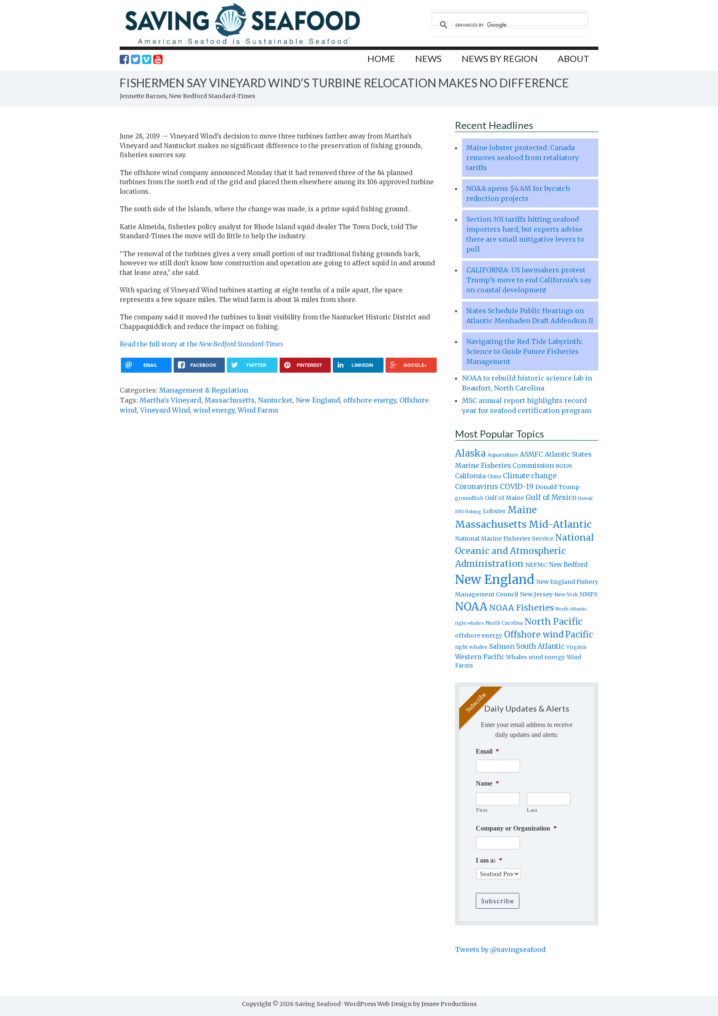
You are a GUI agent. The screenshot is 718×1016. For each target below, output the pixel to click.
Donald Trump (557, 487)
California (470, 476)
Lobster (494, 511)
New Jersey (536, 594)
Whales (516, 657)
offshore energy (369, 400)
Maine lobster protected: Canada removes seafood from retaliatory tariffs (522, 157)
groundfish (469, 498)
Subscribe (497, 901)
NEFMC (536, 565)
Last (532, 810)
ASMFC (531, 454)
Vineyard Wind (165, 410)
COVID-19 (517, 486)
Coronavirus (476, 486)
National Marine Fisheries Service (504, 538)
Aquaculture (502, 454)
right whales (471, 647)
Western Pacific (479, 657)
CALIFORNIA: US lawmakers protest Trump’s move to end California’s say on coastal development (528, 280)
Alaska (470, 453)
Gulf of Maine (504, 498)
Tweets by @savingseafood (500, 949)
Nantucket (275, 400)
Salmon (501, 646)
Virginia (576, 647)
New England (318, 400)
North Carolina (504, 623)
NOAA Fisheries (521, 608)
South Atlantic (540, 646)
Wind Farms (258, 410)
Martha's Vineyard (170, 400)
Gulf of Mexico (551, 497)
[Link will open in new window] (124, 59)
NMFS (589, 594)
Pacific (579, 634)
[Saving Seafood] (242, 44)
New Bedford (568, 565)
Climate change (529, 476)
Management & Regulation (203, 390)
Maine (522, 510)
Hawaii (585, 498)
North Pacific (553, 621)
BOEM (564, 466)
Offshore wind (533, 634)
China (494, 477)
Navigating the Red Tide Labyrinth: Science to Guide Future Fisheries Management (524, 351)
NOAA (471, 606)
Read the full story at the (201, 344)
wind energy (213, 410)
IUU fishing (468, 511)
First (481, 810)
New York (566, 594)
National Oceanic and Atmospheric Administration (524, 550)
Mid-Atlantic (560, 524)
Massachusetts (229, 400)
